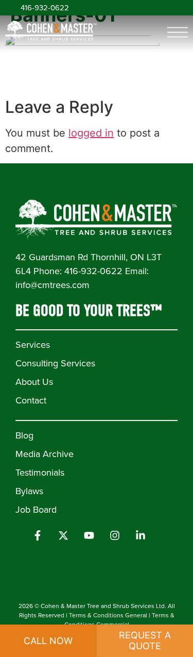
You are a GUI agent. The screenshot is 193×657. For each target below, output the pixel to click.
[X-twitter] (63, 535)
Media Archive (44, 454)
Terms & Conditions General (108, 615)
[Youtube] (89, 535)
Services (32, 344)
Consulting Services (55, 363)
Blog (24, 435)
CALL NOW (48, 640)
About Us (34, 382)
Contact (30, 400)
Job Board (36, 509)
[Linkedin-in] (140, 535)
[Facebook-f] (37, 535)
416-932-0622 (45, 7)
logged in (91, 133)
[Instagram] (115, 535)
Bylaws (29, 491)
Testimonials (39, 472)
